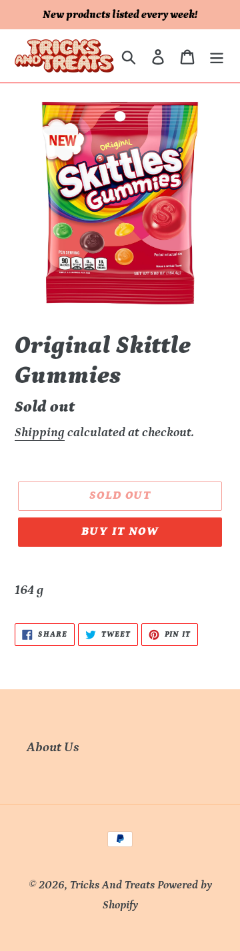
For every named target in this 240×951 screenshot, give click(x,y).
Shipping (40, 433)
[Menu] (216, 56)
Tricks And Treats (112, 885)
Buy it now (120, 531)
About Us (53, 747)
